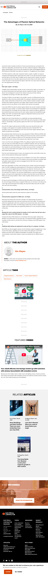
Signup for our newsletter (24, 500)
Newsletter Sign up (7, 551)
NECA (26, 545)
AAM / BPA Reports (40, 537)
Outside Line (17, 530)
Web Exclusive (7, 279)
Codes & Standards (19, 523)
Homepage (5, 12)
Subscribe (5, 545)
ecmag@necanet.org (8, 536)
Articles (11, 12)
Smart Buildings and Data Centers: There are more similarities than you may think (16, 426)
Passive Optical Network (31, 275)
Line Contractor (28, 527)
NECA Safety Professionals (31, 554)
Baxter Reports (39, 532)
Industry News (18, 527)
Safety (16, 533)
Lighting (16, 529)
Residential (17, 532)
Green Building (18, 524)
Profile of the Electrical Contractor (39, 529)
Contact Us (5, 549)
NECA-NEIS (27, 549)
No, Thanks (18, 571)
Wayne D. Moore (30, 418)
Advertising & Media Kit (8, 548)
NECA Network (28, 552)
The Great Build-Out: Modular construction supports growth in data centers (24, 462)
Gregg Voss (21, 455)
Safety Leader (28, 526)
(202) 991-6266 (7, 533)
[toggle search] (39, 7)
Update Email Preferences (9, 546)
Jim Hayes (20, 251)
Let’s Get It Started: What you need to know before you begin (31, 425)
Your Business (18, 535)
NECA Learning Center (30, 548)
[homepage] (10, 7)
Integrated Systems (9, 275)
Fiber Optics (19, 275)
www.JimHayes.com (21, 260)
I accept (8, 571)
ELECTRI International (30, 551)
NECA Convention (29, 546)
